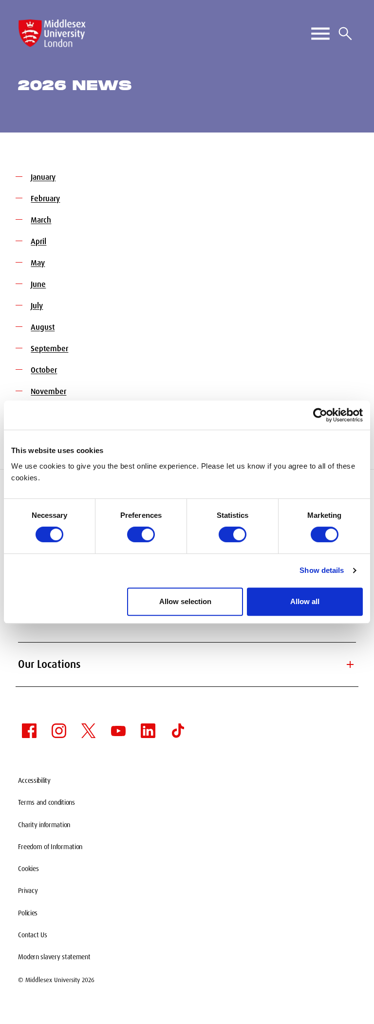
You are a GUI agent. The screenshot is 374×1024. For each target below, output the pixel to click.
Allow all (304, 601)
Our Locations (186, 664)
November (48, 391)
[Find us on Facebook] (29, 731)
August (43, 327)
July (37, 306)
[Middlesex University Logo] (52, 33)
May (38, 263)
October (44, 370)
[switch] (141, 534)
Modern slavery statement (54, 956)
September (49, 348)
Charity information (44, 824)
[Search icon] (345, 33)
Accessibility (34, 780)
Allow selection (185, 601)
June (38, 284)
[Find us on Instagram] (59, 731)
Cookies (28, 868)
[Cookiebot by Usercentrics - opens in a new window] (320, 415)
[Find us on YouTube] (118, 731)
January (43, 177)
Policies (27, 913)
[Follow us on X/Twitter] (88, 731)
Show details (321, 570)
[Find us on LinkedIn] (148, 731)
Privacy (27, 890)
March (41, 220)
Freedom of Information (50, 846)
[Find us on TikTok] (178, 731)
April (38, 241)
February (45, 198)
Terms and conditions (46, 802)
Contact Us (32, 934)
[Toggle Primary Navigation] (320, 33)
